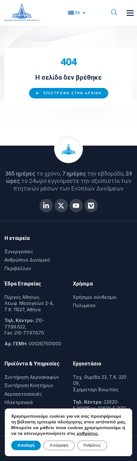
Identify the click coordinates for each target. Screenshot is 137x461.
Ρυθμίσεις (92, 445)
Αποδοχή (26, 445)
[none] (82, 13)
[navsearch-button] (114, 12)
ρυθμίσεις (87, 433)
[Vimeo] (91, 205)
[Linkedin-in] (46, 205)
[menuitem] (77, 13)
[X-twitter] (61, 205)
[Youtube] (76, 205)
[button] (130, 13)
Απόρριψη (59, 445)
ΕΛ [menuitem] (77, 13)
